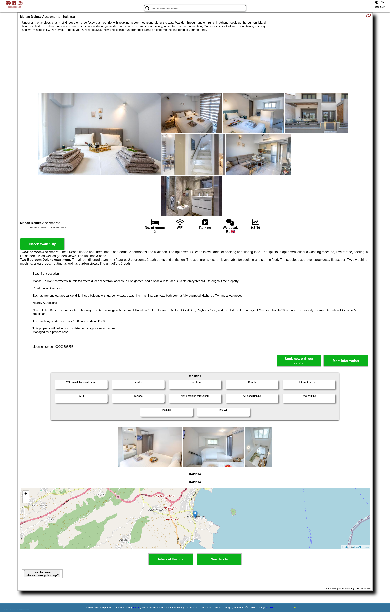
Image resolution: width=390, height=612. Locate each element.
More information (346, 361)
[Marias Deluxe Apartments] (99, 134)
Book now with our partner (299, 360)
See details (219, 559)
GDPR (270, 607)
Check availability (42, 244)
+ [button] (25, 493)
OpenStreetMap (361, 547)
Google (136, 607)
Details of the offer (171, 559)
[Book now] (368, 15)
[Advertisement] (195, 62)
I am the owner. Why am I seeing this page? (42, 574)
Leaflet (345, 547)
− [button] (25, 499)
